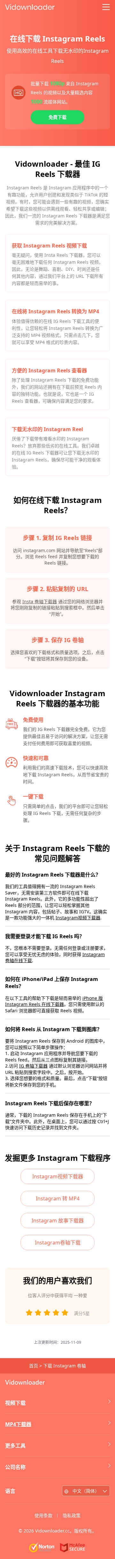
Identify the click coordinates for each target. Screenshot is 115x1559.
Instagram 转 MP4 (58, 1198)
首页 (33, 1366)
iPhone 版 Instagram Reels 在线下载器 (54, 1001)
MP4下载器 (18, 1424)
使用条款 (43, 1515)
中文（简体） (86, 1491)
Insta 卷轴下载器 (39, 601)
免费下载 (57, 117)
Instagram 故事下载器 (58, 1220)
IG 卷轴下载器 (33, 1066)
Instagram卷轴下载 (57, 1242)
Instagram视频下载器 (78, 918)
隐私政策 (71, 1515)
